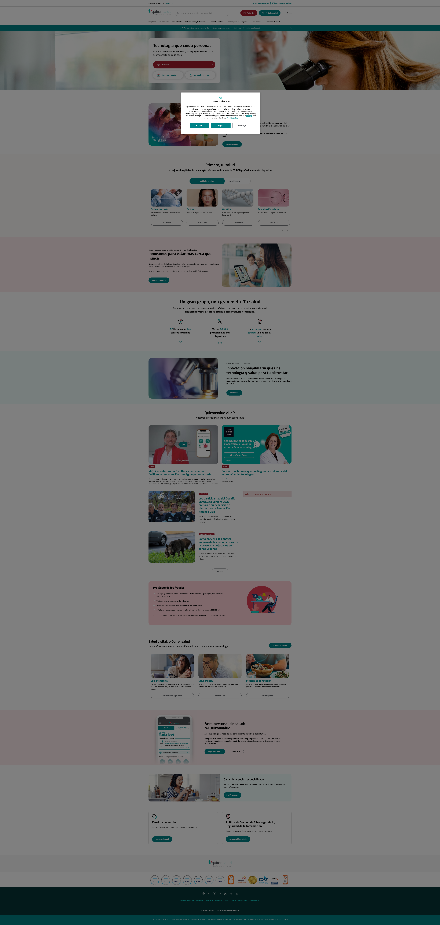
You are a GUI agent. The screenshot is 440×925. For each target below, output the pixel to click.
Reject (221, 125)
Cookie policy (232, 118)
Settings (242, 125)
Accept (199, 125)
